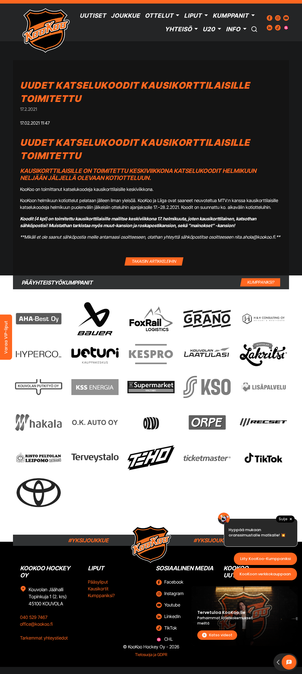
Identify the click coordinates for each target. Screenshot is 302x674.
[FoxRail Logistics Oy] (151, 318)
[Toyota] (38, 493)
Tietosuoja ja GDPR (151, 654)
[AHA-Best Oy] (38, 319)
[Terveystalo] (95, 457)
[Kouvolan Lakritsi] (263, 354)
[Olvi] (151, 422)
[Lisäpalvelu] (263, 387)
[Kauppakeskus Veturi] (95, 354)
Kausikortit (98, 589)
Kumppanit (231, 15)
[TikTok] (263, 457)
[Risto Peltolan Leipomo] (38, 458)
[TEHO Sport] (151, 457)
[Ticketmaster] (207, 458)
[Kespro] (151, 354)
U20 (209, 29)
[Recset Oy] (263, 422)
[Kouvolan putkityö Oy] (38, 387)
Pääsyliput (98, 582)
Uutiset (93, 15)
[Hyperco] (38, 354)
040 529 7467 (33, 617)
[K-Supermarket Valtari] (151, 387)
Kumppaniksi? (101, 595)
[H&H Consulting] (263, 319)
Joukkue (125, 15)
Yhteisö (178, 29)
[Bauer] (94, 318)
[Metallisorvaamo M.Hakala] (38, 422)
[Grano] (207, 318)
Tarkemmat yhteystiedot (44, 638)
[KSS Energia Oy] (95, 387)
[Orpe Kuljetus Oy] (207, 422)
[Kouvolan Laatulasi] (207, 354)
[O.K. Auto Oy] (95, 422)
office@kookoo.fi (36, 624)
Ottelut (159, 15)
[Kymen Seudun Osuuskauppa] (207, 387)
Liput (193, 15)
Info (233, 29)
